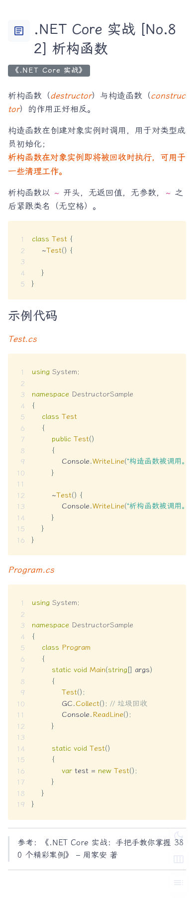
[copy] (175, 232)
